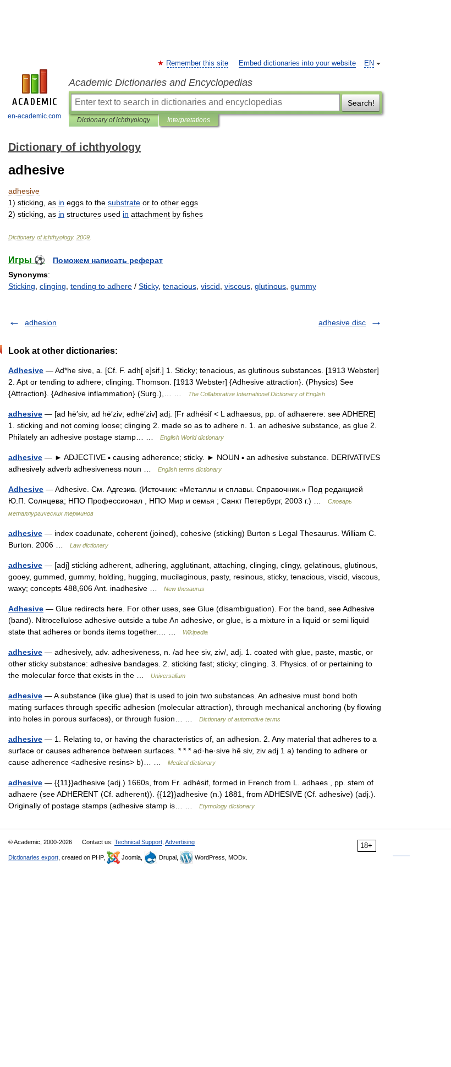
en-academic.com (34, 116)
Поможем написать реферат (108, 260)
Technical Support (138, 842)
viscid (210, 286)
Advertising (180, 842)
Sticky (148, 286)
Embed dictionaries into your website (297, 63)
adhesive (25, 413)
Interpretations (188, 120)
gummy (303, 286)
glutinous (270, 286)
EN (369, 63)
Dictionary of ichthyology (113, 120)
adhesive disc (342, 322)
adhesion (41, 322)
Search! (361, 103)
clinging (53, 286)
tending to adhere (101, 286)
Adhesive (25, 370)
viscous (237, 286)
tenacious (179, 286)
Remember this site (197, 63)
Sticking (21, 286)
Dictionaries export (33, 857)
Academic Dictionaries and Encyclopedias (160, 82)
